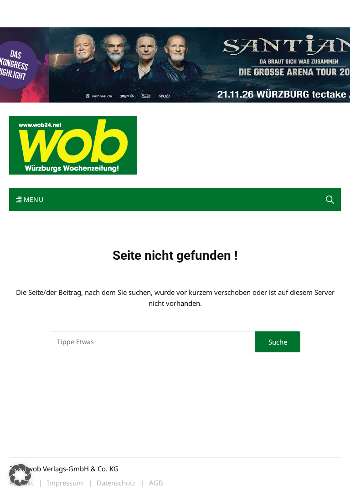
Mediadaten (25, 8)
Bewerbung (25, 19)
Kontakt (113, 8)
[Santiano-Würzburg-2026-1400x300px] (175, 63)
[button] (330, 199)
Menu (32, 199)
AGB (156, 483)
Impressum (144, 8)
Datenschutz (116, 483)
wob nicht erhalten (72, 8)
